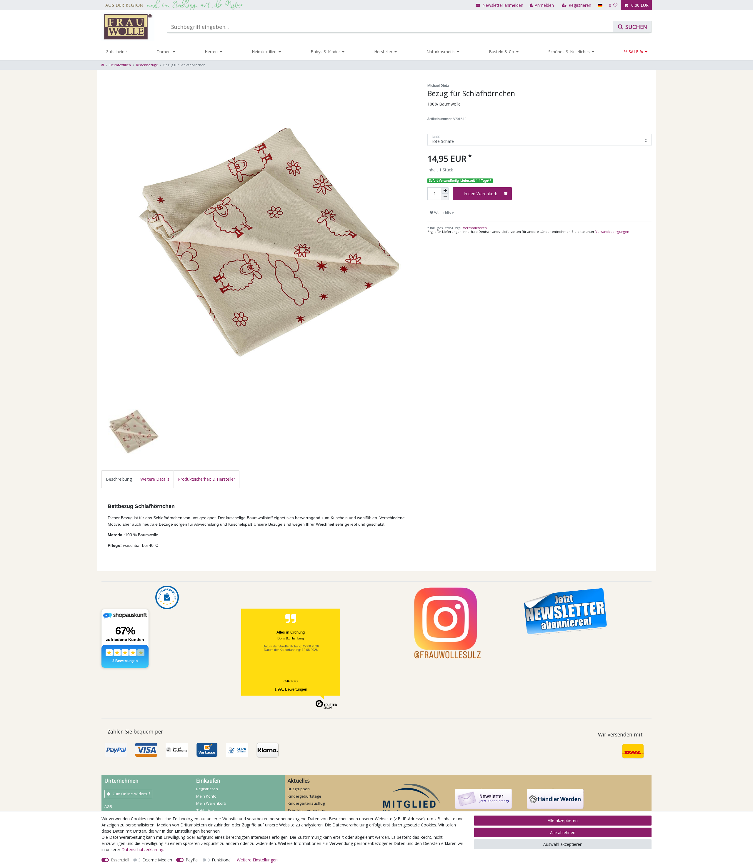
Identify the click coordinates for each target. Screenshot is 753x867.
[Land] (599, 5)
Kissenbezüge (147, 65)
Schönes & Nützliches (569, 51)
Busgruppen (299, 788)
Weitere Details (154, 479)
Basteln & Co (501, 51)
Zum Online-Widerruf (131, 793)
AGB (108, 806)
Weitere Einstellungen (257, 860)
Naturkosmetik (441, 51)
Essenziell (120, 860)
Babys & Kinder (325, 51)
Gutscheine (116, 51)
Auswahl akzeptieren (562, 844)
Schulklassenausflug (306, 810)
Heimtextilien (264, 51)
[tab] (118, 479)
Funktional (221, 860)
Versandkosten (474, 227)
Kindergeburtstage (304, 796)
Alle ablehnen (562, 832)
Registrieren (207, 788)
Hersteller (383, 51)
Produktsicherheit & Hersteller (206, 479)
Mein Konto (206, 796)
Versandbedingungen (612, 231)
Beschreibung (119, 479)
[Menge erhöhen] (445, 190)
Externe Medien (157, 860)
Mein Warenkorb (211, 803)
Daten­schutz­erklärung (142, 849)
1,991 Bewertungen (290, 689)
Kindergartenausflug (306, 803)
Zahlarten (205, 810)
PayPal (192, 860)
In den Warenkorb (480, 193)
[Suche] (632, 26)
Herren (211, 51)
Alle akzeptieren (563, 820)
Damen (163, 51)
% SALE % (633, 51)
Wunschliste (443, 212)
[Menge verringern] (445, 197)
